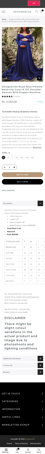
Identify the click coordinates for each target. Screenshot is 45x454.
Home (4, 19)
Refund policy (35, 443)
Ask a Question (8, 190)
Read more (37, 147)
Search (9, 443)
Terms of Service (21, 443)
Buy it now (22, 182)
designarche (22, 12)
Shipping (15, 112)
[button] (7, 96)
